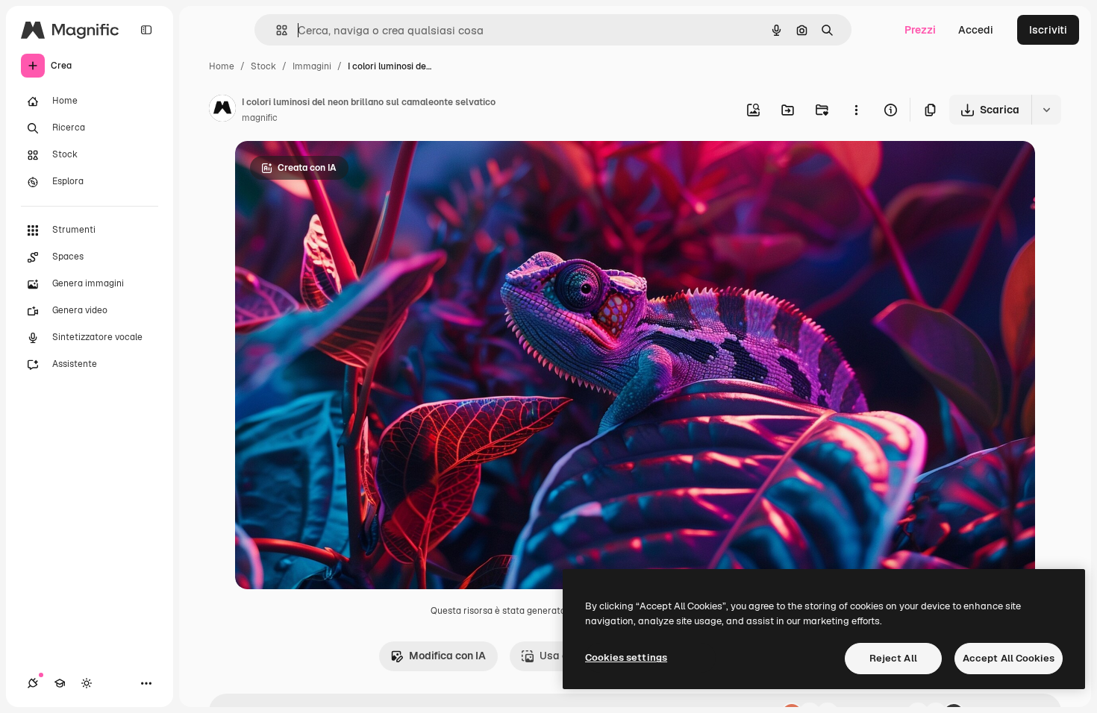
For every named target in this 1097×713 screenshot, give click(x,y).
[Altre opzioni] (856, 110)
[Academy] (60, 683)
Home (221, 66)
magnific (260, 118)
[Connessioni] (33, 683)
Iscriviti (1048, 30)
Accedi (975, 30)
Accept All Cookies (1008, 658)
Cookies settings (626, 657)
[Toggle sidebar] (146, 30)
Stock (263, 66)
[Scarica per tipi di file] (1046, 110)
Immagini (312, 66)
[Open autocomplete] (275, 30)
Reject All (893, 658)
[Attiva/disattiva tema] (87, 683)
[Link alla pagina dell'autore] (222, 110)
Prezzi (920, 30)
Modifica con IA (447, 655)
